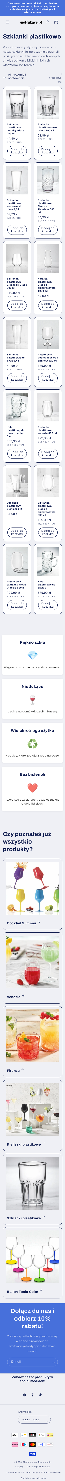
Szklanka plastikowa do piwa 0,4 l (16, 357)
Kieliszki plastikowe (24, 1144)
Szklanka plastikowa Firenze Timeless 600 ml (46, 206)
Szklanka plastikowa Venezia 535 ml (47, 430)
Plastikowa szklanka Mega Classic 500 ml (16, 584)
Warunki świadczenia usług (23, 1472)
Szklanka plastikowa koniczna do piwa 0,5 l (14, 205)
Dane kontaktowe (51, 1472)
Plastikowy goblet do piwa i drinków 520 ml (48, 357)
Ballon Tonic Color (22, 1292)
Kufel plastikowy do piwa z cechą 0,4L (16, 432)
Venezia (14, 997)
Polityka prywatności (38, 1467)
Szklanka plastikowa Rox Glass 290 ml (47, 127)
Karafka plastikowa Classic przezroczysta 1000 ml (47, 285)
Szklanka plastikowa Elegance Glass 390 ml (17, 283)
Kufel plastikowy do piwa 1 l (46, 584)
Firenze (13, 1071)
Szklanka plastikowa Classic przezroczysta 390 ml (47, 508)
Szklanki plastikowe (24, 1218)
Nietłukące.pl (30, 1462)
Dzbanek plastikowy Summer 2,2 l (15, 505)
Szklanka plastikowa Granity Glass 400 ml (15, 129)
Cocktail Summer (21, 923)
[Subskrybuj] (53, 1362)
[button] (7, 22)
